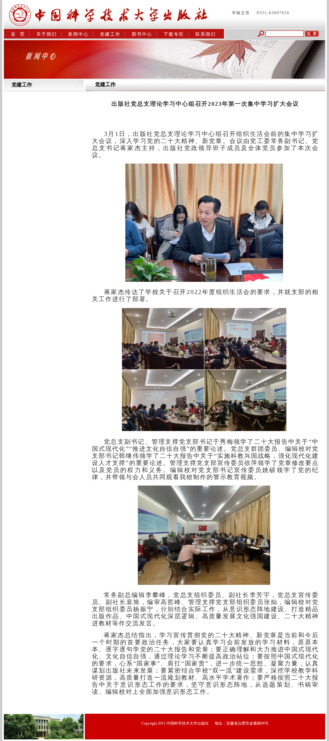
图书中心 (142, 34)
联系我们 (205, 34)
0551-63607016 (273, 13)
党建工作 (110, 34)
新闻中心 (78, 34)
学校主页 (241, 13)
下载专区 (174, 34)
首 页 (18, 34)
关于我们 (46, 34)
